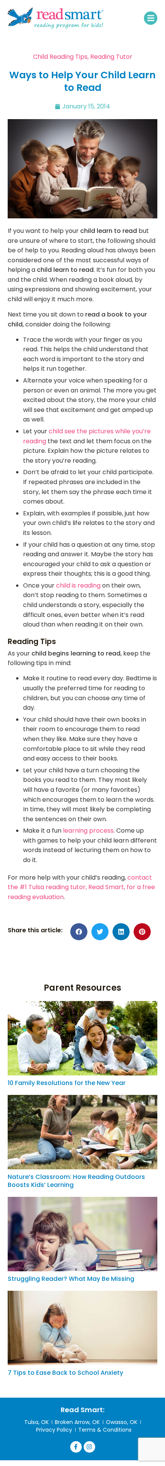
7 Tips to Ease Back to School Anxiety (65, 1372)
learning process (88, 830)
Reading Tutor (111, 56)
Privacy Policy (54, 1430)
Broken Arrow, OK (77, 1422)
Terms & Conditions (105, 1430)
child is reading (78, 585)
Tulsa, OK (36, 1422)
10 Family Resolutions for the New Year (66, 1083)
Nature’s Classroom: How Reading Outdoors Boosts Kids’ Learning (76, 1180)
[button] (150, 18)
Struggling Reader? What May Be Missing (71, 1278)
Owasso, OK (121, 1422)
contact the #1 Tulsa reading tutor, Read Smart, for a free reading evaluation (81, 887)
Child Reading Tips (60, 56)
